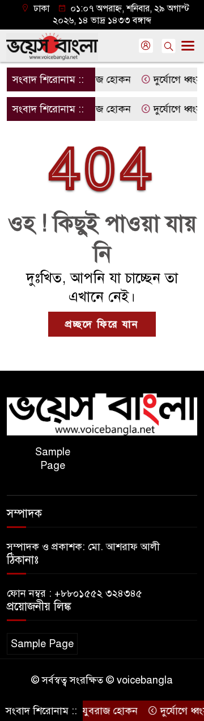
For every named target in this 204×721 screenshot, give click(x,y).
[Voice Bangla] (102, 414)
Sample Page (52, 459)
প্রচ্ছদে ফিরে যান (102, 324)
